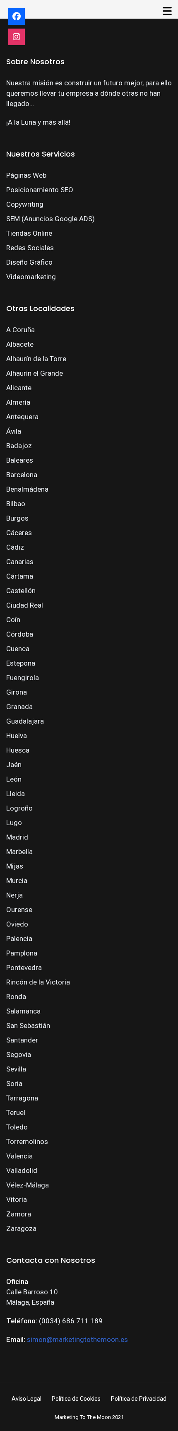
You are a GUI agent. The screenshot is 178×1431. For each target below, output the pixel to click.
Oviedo (17, 924)
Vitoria (16, 1199)
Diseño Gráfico (29, 262)
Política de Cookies (76, 1398)
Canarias (20, 561)
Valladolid (21, 1170)
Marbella (19, 851)
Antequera (22, 417)
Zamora (18, 1214)
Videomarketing (31, 277)
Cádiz (15, 547)
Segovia (18, 1054)
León (14, 779)
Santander (22, 1040)
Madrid (17, 837)
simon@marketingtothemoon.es (77, 1339)
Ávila (13, 431)
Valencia (19, 1156)
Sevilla (16, 1069)
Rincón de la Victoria (38, 982)
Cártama (19, 576)
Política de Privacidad (138, 1398)
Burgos (17, 518)
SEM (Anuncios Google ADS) (50, 219)
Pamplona (21, 953)
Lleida (15, 793)
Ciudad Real (24, 605)
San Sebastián (28, 1025)
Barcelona (21, 475)
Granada (19, 706)
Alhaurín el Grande (34, 373)
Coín (13, 619)
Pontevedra (24, 967)
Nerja (14, 895)
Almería (18, 402)
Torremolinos (27, 1141)
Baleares (19, 460)
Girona (16, 692)
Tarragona (22, 1098)
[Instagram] (16, 37)
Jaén (14, 764)
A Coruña (20, 330)
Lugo (14, 822)
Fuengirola (22, 677)
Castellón (21, 590)
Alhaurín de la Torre (36, 359)
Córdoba (19, 634)
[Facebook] (16, 16)
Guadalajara (25, 721)
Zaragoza (21, 1228)
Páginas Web (26, 175)
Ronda (16, 996)
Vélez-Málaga (27, 1185)
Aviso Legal (26, 1398)
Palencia (19, 938)
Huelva (16, 735)
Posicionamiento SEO (39, 190)
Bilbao (15, 504)
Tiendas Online (29, 233)
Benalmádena (27, 489)
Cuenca (17, 648)
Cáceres (19, 532)
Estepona (20, 663)
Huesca (17, 750)
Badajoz (19, 446)
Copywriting (24, 204)
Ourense (19, 909)
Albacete (20, 344)
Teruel (15, 1112)
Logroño (19, 808)
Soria (14, 1083)
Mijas (14, 866)
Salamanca (23, 1011)
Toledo (17, 1127)
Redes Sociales (30, 248)
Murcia (16, 880)
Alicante (18, 388)
